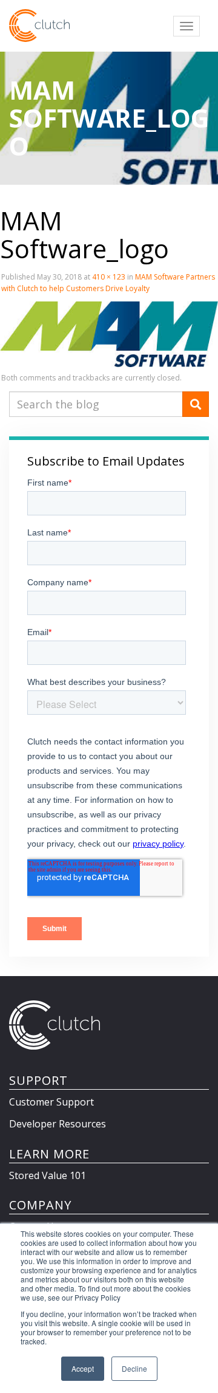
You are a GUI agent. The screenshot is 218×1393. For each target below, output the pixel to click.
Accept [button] (82, 1368)
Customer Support (51, 1102)
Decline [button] (134, 1368)
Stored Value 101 (47, 1175)
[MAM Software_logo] (109, 333)
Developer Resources (57, 1123)
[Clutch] (39, 25)
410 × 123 (108, 277)
